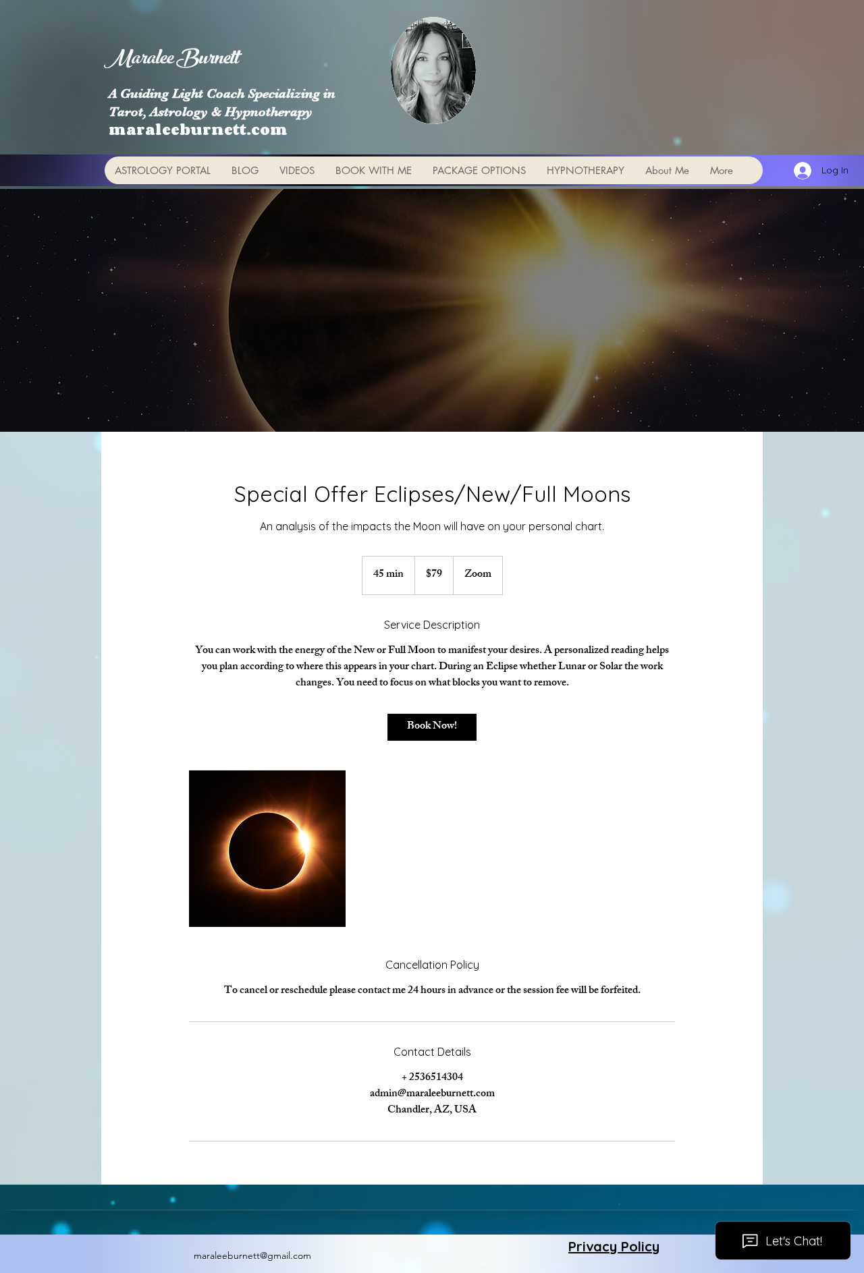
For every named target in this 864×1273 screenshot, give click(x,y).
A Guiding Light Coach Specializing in (222, 93)
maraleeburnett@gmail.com (252, 1255)
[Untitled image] (267, 848)
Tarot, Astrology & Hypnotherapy (211, 111)
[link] (432, 727)
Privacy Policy (613, 1246)
